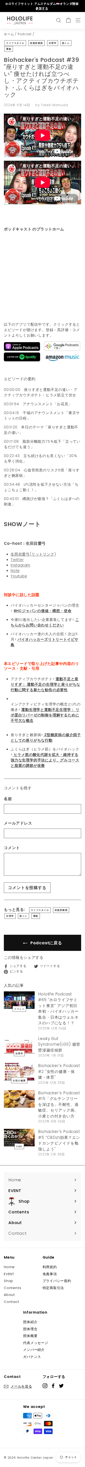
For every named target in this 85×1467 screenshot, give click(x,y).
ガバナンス (32, 1356)
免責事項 (50, 1274)
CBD (19, 1146)
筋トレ (66, 43)
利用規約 (50, 1267)
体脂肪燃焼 (36, 43)
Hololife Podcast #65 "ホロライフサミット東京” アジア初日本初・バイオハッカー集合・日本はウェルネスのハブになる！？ (58, 1008)
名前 (8, 799)
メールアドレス (18, 823)
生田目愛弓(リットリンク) (33, 554)
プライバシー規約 (57, 1280)
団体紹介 (30, 1322)
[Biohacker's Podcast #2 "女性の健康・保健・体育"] (19, 1071)
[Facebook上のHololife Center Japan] (53, 1385)
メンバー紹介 (34, 1349)
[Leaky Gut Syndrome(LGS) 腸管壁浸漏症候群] (19, 1044)
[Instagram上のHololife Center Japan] (45, 1385)
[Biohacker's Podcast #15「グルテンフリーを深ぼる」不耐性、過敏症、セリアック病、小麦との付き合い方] (19, 1099)
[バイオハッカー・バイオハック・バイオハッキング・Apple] (22, 349)
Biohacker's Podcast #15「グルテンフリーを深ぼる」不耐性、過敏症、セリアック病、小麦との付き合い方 (59, 1104)
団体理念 (30, 1329)
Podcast (25, 34)
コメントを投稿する (27, 887)
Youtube (19, 576)
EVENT (9, 1274)
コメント (12, 847)
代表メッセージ (35, 1342)
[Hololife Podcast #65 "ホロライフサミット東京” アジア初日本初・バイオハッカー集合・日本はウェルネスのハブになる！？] (19, 1000)
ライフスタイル (15, 43)
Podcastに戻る (45, 943)
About (9, 1294)
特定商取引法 (53, 1287)
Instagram (20, 565)
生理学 (53, 43)
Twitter (17, 559)
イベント (19, 1008)
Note (15, 570)
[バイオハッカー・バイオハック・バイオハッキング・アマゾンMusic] (62, 360)
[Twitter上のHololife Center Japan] (61, 1385)
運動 (8, 49)
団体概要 (30, 1335)
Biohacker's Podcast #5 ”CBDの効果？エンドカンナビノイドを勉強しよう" (59, 1140)
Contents (12, 1287)
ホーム (9, 34)
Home (9, 1267)
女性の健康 (19, 1080)
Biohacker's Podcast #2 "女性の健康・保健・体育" (59, 1071)
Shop (8, 1280)
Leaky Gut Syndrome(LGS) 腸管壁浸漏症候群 (59, 1044)
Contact (11, 1301)
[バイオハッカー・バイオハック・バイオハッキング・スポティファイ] (22, 360)
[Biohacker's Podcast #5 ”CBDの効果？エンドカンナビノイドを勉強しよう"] (19, 1137)
